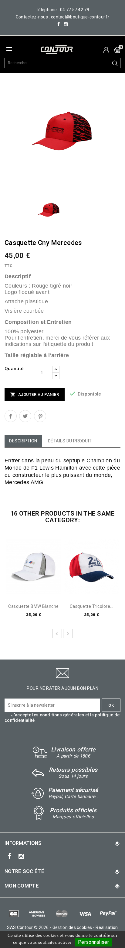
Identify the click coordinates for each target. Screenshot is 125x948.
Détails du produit (70, 440)
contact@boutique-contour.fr (80, 17)
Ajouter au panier (34, 394)
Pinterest (40, 416)
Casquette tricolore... (91, 606)
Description (23, 440)
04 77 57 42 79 (74, 9)
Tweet (25, 416)
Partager (10, 416)
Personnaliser (93, 942)
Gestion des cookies (72, 927)
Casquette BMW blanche (33, 606)
